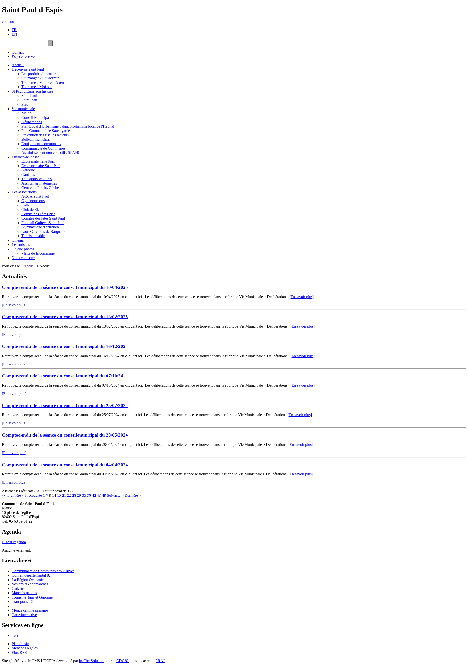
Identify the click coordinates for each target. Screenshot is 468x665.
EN (14, 34)
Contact (18, 52)
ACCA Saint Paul (35, 196)
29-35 (81, 495)
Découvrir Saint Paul (28, 69)
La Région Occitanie (28, 580)
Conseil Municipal (35, 117)
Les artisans (21, 245)
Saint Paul (29, 96)
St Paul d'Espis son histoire (32, 91)
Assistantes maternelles (39, 183)
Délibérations (31, 122)
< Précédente (32, 495)
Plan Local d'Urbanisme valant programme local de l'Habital (67, 126)
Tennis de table (33, 236)
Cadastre (18, 588)
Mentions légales (25, 648)
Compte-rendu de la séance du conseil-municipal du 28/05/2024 (65, 435)
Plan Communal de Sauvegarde (45, 131)
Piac (24, 104)
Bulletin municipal (35, 139)
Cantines (28, 174)
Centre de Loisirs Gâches (40, 188)
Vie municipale (23, 109)
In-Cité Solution (91, 661)
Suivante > (115, 495)
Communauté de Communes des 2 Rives (43, 571)
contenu (8, 21)
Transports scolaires (36, 179)
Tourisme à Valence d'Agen (42, 82)
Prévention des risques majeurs (45, 135)
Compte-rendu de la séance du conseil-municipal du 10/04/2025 (65, 287)
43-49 (101, 495)
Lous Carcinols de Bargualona (44, 231)
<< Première (11, 495)
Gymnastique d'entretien (40, 227)
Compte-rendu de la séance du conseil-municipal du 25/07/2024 (65, 405)
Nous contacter (23, 258)
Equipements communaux (41, 144)
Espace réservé (23, 57)
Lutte (25, 205)
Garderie (28, 170)
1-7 (45, 495)
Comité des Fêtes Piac (38, 214)
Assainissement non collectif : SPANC (51, 152)
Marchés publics (24, 593)
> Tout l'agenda (14, 542)
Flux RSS (19, 652)
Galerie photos (23, 249)
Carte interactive (24, 615)
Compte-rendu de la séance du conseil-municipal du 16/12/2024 (65, 346)
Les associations (24, 192)
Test (15, 635)
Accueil (18, 65)
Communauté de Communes (43, 148)
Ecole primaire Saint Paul (40, 166)
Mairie (26, 113)
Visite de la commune (38, 253)
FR (14, 30)
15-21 (61, 495)
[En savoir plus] (301, 297)
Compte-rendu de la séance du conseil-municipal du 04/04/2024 (65, 464)
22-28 (71, 495)
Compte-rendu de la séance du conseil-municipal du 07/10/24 (62, 375)
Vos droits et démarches (30, 584)
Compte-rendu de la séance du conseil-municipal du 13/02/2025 (65, 316)
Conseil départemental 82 (31, 575)
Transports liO (23, 601)
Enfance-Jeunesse (25, 157)
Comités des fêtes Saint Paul (43, 218)
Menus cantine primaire (30, 610)
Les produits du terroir (38, 74)
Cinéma (18, 240)
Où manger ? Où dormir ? (41, 78)
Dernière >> (134, 495)
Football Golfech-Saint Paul (42, 223)
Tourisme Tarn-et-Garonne (32, 597)
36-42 (91, 495)
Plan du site (20, 644)
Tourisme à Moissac (36, 87)
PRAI (160, 661)
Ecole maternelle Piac (38, 161)
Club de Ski (30, 209)
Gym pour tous (33, 201)
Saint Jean (29, 100)
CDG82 (122, 661)
